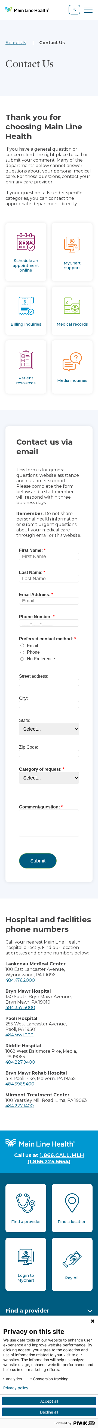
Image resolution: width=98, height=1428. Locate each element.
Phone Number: (35, 616)
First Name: (31, 550)
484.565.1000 (19, 1034)
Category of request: (40, 769)
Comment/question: (39, 807)
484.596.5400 (19, 1084)
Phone (33, 652)
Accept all (49, 1401)
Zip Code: (28, 747)
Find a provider (27, 1310)
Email (32, 645)
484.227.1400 (19, 1105)
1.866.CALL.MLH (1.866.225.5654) (55, 1158)
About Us (15, 42)
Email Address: (34, 594)
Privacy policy (15, 1388)
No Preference (41, 658)
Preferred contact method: (46, 638)
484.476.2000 (20, 980)
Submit (37, 861)
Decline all (49, 1412)
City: (23, 698)
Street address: (33, 676)
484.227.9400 (20, 1062)
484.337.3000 (20, 1007)
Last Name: (30, 572)
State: (24, 720)
